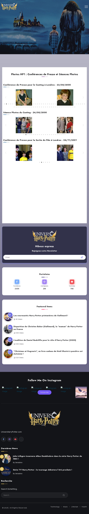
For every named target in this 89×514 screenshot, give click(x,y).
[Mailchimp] (82, 257)
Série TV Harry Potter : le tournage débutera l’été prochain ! (42, 469)
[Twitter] (21, 439)
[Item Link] (6, 459)
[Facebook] (17, 285)
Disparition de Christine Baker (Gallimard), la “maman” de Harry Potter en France (48, 328)
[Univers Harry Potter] (9, 6)
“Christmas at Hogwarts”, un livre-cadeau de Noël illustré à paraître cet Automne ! (48, 352)
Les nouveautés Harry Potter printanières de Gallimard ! (41, 315)
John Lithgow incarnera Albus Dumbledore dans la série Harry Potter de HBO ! (47, 457)
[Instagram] (44, 285)
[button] (5, 97)
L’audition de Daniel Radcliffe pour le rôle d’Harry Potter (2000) (45, 340)
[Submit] (64, 495)
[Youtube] (72, 285)
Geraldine (18, 462)
